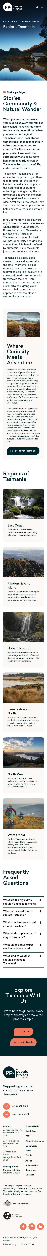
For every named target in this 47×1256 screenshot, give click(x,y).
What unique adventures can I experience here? (18, 947)
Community (31, 1146)
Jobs (27, 1136)
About (14, 22)
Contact (29, 1175)
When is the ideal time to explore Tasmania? (18, 913)
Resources (30, 1170)
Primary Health (32, 1127)
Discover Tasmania (25, 451)
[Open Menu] (42, 7)
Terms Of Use (27, 1245)
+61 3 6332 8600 (20, 1106)
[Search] (36, 7)
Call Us (25, 1032)
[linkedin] (40, 1226)
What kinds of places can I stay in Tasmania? (19, 936)
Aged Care (30, 1131)
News (28, 1151)
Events (28, 1155)
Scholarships (31, 1166)
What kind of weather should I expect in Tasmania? (16, 960)
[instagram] (31, 1226)
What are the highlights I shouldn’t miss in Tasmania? (20, 902)
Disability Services (34, 1142)
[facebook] (23, 1226)
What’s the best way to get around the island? (19, 924)
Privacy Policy (9, 1245)
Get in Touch (26, 1042)
